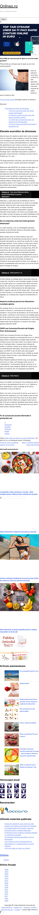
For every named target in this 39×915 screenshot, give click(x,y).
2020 (6, 883)
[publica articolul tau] (14, 648)
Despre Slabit (24, 683)
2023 (6, 876)
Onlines (4, 855)
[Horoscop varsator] (16, 798)
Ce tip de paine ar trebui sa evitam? (17, 848)
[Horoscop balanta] (16, 792)
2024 (6, 874)
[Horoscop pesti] (23, 798)
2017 (6, 889)
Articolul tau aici (7, 910)
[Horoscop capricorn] (9, 798)
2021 (6, 881)
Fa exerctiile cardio (8, 100)
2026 (6, 869)
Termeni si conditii (29, 907)
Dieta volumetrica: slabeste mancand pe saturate (18, 532)
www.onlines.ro (7, 907)
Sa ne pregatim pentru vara (29, 671)
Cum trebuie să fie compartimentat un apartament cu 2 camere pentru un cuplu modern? (19, 844)
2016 (6, 892)
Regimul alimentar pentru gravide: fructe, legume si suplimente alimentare (28, 701)
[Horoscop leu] (2, 792)
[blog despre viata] (14, 814)
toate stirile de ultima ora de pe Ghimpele (20, 438)
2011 (6, 896)
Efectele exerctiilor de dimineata (17, 108)
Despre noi (18, 907)
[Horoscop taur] (9, 787)
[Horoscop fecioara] (9, 792)
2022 (6, 878)
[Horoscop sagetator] (2, 798)
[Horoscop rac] (23, 787)
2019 (6, 885)
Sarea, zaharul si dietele (28, 723)
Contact (17, 910)
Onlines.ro (9, 6)
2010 (6, 898)
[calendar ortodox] (14, 661)
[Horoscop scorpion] (23, 792)
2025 (6, 872)
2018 (6, 887)
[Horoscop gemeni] (16, 787)
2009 (6, 901)
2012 (6, 894)
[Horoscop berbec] (2, 787)
